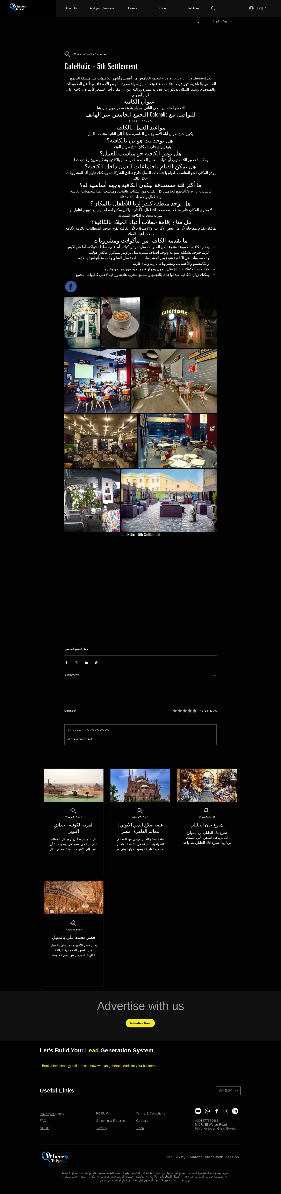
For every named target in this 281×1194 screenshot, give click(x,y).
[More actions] (214, 54)
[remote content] (140, 584)
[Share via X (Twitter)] (76, 662)
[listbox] (228, 1091)
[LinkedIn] (235, 1111)
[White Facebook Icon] (217, 1111)
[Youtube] (198, 1111)
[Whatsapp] (207, 1111)
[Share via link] (97, 662)
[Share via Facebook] (66, 662)
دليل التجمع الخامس (76, 649)
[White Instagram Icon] (226, 1111)
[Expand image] (82, 322)
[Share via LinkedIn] (86, 662)
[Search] (213, 8)
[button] (198, 21)
